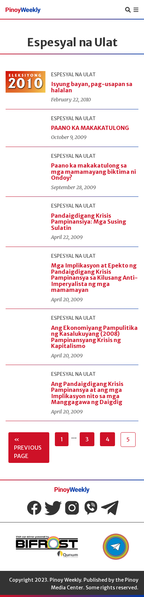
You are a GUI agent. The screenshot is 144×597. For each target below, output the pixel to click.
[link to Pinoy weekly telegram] (116, 547)
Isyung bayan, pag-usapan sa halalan (91, 87)
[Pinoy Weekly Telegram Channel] (109, 508)
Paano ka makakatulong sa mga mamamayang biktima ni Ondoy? (93, 171)
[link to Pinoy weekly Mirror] (47, 547)
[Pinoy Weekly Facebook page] (34, 508)
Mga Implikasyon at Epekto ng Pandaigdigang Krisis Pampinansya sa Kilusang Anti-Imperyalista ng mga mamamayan (94, 277)
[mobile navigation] (136, 10)
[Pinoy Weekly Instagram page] (72, 508)
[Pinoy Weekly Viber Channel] (91, 508)
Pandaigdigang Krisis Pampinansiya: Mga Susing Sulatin (88, 221)
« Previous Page (28, 447)
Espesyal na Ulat (73, 74)
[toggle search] (128, 10)
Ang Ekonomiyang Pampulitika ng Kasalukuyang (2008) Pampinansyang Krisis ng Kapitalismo (94, 337)
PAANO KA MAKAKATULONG (90, 127)
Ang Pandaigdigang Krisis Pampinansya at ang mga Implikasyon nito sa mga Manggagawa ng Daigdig (87, 393)
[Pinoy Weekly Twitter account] (53, 508)
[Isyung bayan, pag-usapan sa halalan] (25, 82)
